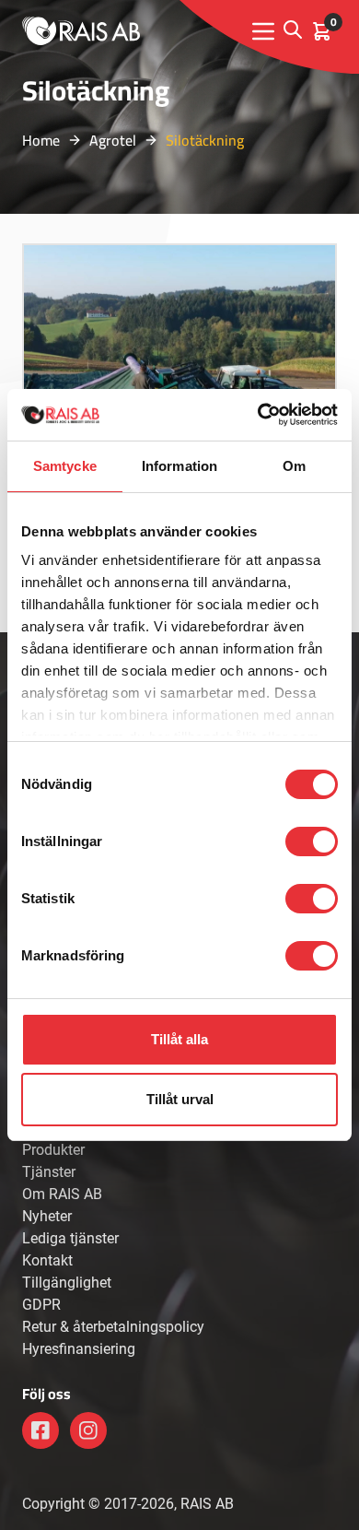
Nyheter (47, 1216)
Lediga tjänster (70, 1238)
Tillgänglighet (66, 1282)
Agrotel (112, 140)
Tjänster (48, 1172)
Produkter (53, 1150)
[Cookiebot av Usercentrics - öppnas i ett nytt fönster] (258, 415)
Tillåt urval (180, 1099)
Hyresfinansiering (78, 1349)
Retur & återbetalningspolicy (113, 1327)
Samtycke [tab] (65, 466)
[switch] (311, 841)
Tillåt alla (179, 1039)
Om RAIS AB (62, 1194)
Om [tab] (294, 466)
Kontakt (47, 1260)
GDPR (41, 1304)
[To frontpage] (81, 30)
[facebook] (40, 1430)
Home (41, 140)
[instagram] (88, 1430)
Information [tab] (179, 466)
